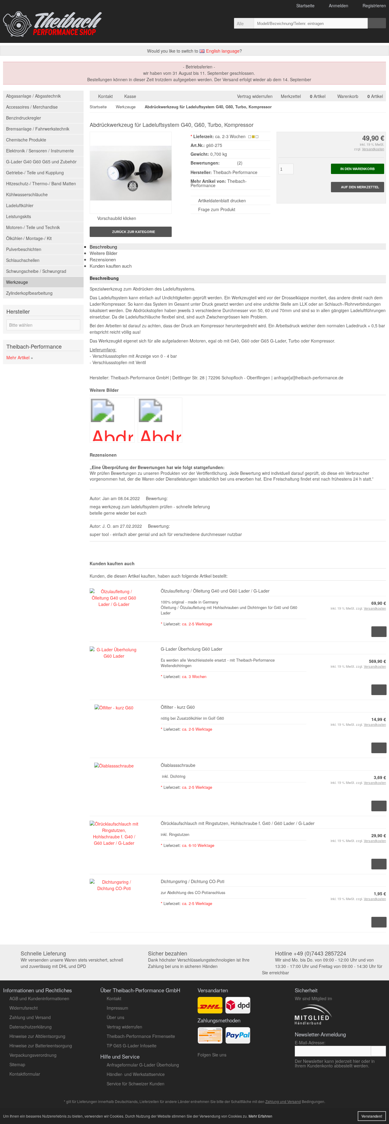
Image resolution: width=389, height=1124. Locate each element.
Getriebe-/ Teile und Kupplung (35, 172)
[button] (244, 23)
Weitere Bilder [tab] (103, 253)
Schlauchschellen (23, 260)
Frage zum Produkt (216, 209)
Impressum (117, 1008)
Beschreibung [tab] (103, 246)
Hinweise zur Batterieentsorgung (40, 1045)
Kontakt (105, 96)
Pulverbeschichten (23, 249)
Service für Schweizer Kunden (135, 1084)
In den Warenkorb (357, 169)
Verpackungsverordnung (33, 1055)
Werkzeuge (17, 282)
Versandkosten (373, 148)
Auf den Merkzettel (357, 187)
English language (222, 50)
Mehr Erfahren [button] (260, 1116)
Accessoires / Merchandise (32, 107)
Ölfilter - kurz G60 (178, 707)
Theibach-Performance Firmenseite (141, 1036)
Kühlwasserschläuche (27, 194)
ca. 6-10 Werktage (198, 845)
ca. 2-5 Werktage (197, 624)
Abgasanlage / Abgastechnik (33, 96)
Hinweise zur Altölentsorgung (37, 1036)
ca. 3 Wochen (194, 676)
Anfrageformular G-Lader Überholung (143, 1065)
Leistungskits (18, 216)
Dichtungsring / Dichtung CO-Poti (192, 881)
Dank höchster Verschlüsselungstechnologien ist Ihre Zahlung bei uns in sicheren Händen (199, 959)
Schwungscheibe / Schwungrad (36, 271)
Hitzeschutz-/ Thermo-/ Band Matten (41, 183)
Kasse (130, 96)
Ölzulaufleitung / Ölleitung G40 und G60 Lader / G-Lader (215, 591)
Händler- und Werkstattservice (136, 1074)
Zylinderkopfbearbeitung (29, 293)
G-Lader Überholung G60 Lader (191, 649)
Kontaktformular (24, 1074)
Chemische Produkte (26, 140)
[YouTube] (234, 1056)
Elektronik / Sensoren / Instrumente (40, 151)
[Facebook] (253, 1056)
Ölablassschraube (178, 765)
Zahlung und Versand (30, 1017)
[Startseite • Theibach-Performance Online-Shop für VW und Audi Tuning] (52, 24)
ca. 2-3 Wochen (230, 136)
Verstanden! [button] (371, 1116)
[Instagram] (245, 1056)
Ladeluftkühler (19, 205)
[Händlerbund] (335, 1024)
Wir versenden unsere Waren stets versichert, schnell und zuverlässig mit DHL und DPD (72, 959)
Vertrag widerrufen (256, 96)
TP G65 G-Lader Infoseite (132, 1045)
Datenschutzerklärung (30, 1027)
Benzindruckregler (23, 118)
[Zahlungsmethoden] (238, 1040)
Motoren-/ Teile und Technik (33, 227)
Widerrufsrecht (23, 1008)
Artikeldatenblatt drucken (222, 200)
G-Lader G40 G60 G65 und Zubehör (41, 161)
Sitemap (17, 1064)
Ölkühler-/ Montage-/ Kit (29, 238)
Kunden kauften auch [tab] (111, 266)
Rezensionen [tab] (103, 259)
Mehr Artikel (17, 357)
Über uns (115, 1017)
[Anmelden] (378, 1051)
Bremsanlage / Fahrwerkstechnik (37, 129)
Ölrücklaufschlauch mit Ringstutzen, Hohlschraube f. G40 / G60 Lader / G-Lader (238, 823)
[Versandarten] (238, 1010)
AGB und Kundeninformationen (39, 998)
